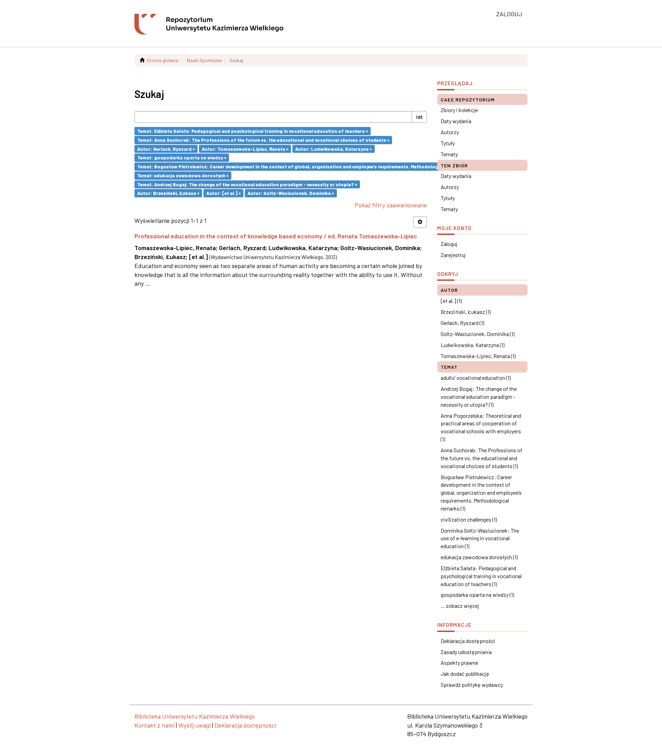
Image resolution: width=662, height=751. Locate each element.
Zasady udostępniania (466, 652)
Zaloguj (449, 243)
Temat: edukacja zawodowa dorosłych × (183, 175)
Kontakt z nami (154, 725)
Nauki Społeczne (204, 60)
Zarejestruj (453, 254)
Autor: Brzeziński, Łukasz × (168, 193)
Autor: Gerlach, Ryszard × (166, 148)
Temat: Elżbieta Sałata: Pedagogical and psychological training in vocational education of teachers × (252, 131)
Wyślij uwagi (194, 725)
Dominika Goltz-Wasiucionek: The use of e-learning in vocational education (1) (480, 538)
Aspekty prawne (459, 662)
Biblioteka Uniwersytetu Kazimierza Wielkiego (194, 716)
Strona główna (162, 60)
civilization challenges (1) (469, 519)
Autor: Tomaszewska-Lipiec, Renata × (245, 148)
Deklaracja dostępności (468, 641)
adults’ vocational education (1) (476, 377)
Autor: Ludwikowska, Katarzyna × (333, 148)
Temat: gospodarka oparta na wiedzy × (181, 157)
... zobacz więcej (460, 605)
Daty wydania (456, 121)
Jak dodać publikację (465, 673)
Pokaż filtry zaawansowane (391, 205)
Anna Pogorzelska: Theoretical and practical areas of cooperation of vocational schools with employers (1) (481, 427)
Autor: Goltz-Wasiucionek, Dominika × (291, 193)
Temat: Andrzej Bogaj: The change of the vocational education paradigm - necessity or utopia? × (247, 184)
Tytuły (448, 143)
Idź (419, 117)
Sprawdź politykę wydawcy (472, 684)
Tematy (449, 154)
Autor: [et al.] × (223, 193)
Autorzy (450, 132)
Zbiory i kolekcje (459, 110)
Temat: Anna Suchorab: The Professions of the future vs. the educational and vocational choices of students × (263, 140)
